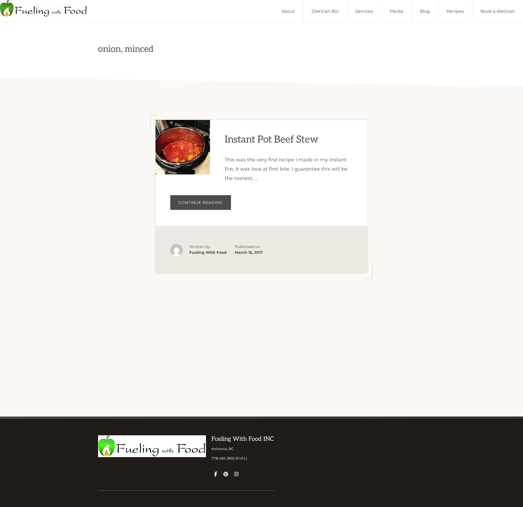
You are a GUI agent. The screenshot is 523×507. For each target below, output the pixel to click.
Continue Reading (204, 205)
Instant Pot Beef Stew (271, 140)
